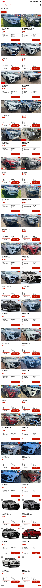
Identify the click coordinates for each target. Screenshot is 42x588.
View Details (5, 40)
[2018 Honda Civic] (11, 49)
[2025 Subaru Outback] (11, 220)
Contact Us (14, 40)
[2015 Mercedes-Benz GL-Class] (31, 20)
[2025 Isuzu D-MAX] (31, 134)
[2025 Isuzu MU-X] (31, 49)
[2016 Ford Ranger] (11, 106)
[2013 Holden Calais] (11, 191)
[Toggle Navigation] (40, 5)
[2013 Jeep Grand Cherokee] (11, 419)
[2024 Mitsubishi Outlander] (31, 220)
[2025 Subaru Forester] (31, 191)
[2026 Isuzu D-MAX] (11, 305)
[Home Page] (3, 2)
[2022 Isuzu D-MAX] (11, 134)
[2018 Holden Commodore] (11, 20)
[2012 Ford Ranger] (31, 77)
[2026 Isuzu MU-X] (11, 277)
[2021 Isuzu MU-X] (31, 106)
